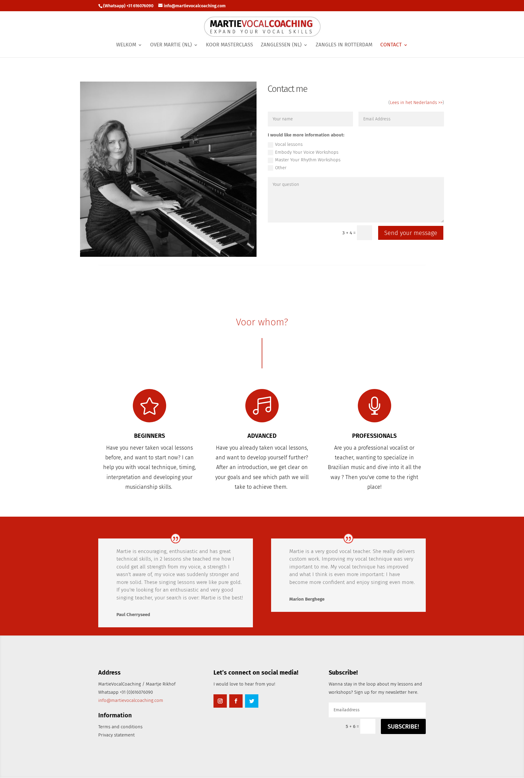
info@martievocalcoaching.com (130, 700)
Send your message (410, 232)
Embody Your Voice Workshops (306, 152)
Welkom (126, 45)
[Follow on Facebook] (236, 701)
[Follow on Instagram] (220, 701)
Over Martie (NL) (171, 45)
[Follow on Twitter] (251, 701)
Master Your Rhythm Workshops (308, 160)
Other (281, 167)
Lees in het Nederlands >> (416, 102)
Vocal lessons (289, 144)
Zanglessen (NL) (281, 45)
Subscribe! (403, 726)
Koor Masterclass (229, 45)
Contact (391, 45)
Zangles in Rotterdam (344, 45)
